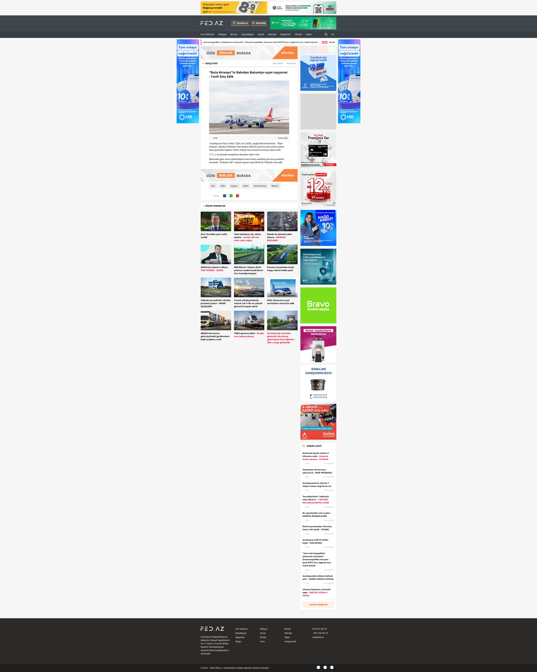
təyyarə (234, 185)
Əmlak (298, 34)
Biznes (234, 34)
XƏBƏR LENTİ (314, 446)
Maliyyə (222, 34)
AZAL (223, 185)
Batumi (275, 185)
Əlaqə (238, 641)
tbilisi (245, 185)
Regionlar (286, 34)
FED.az (213, 154)
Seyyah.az (242, 22)
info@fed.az (318, 637)
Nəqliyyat (291, 63)
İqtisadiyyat (248, 34)
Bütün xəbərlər (318, 604)
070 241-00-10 (319, 628)
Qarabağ (261, 22)
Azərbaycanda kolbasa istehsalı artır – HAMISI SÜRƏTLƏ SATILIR (294, 42)
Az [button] (333, 34)
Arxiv (262, 641)
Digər (309, 34)
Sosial (261, 34)
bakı (213, 185)
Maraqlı (272, 34)
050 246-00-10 (320, 633)
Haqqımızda (290, 641)
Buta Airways (260, 185)
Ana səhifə (278, 63)
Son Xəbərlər (207, 34)
